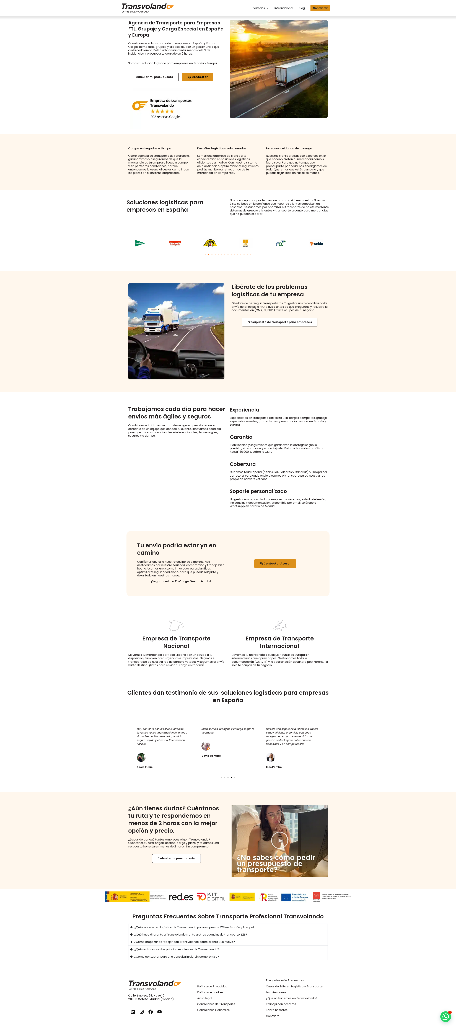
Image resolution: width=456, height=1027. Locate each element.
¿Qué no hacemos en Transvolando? (291, 998)
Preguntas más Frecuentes (285, 980)
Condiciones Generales (213, 1010)
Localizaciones (276, 992)
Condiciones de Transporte (216, 1004)
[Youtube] (159, 1011)
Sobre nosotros (276, 1010)
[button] (205, 254)
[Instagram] (141, 1011)
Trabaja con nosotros (281, 1004)
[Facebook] (150, 1011)
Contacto (272, 1016)
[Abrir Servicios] (267, 8)
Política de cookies (210, 992)
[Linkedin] (132, 1011)
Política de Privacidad (212, 986)
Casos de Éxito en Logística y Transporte (294, 986)
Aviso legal (204, 998)
